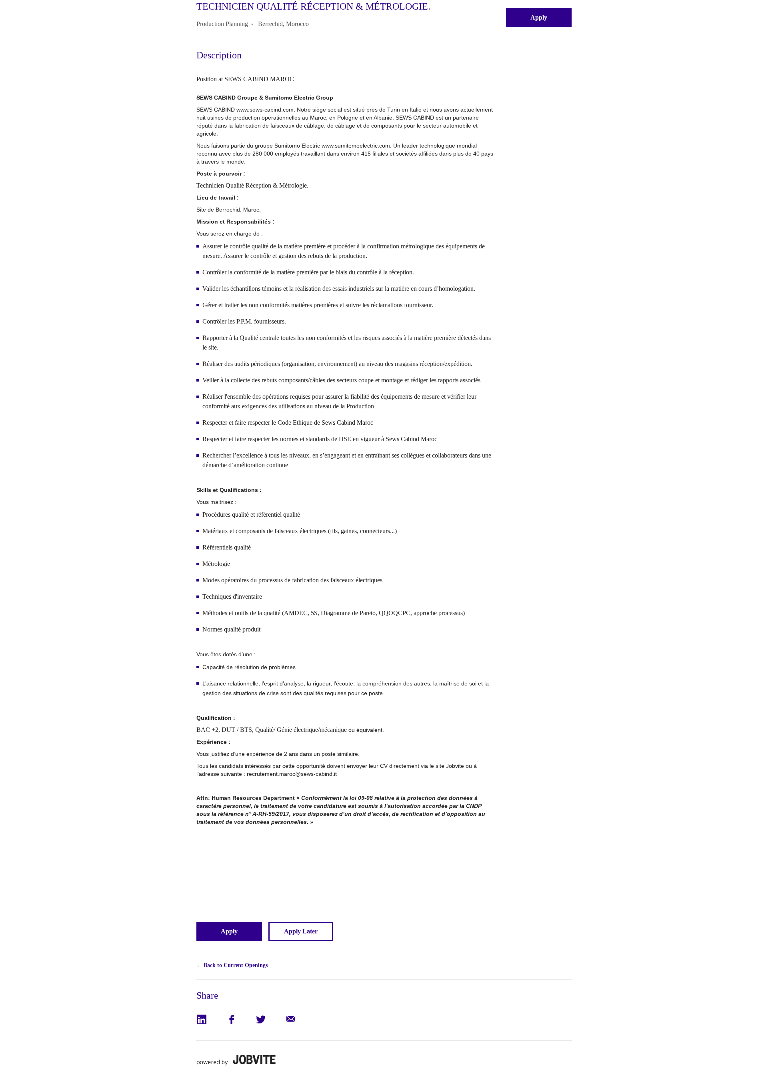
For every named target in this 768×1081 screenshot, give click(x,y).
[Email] (299, 1019)
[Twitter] (270, 1019)
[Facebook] (241, 1019)
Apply (538, 17)
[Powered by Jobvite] (236, 1060)
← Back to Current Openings (232, 965)
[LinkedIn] (211, 1019)
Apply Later (301, 931)
